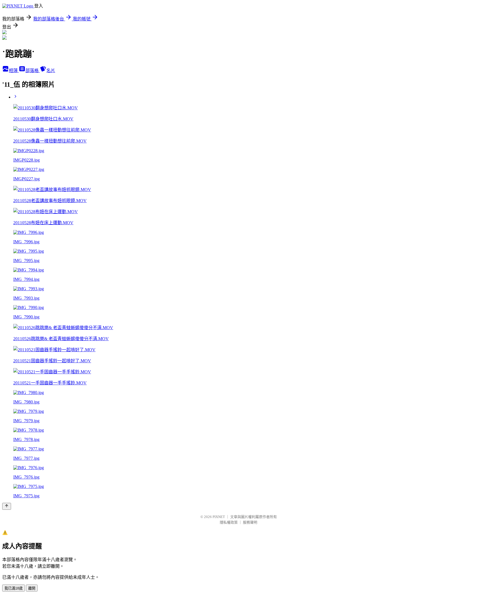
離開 (31, 588)
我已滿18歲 (13, 588)
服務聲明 (250, 522)
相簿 (14, 70)
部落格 (32, 70)
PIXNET (219, 517)
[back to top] (6, 506)
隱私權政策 (229, 522)
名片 (50, 70)
